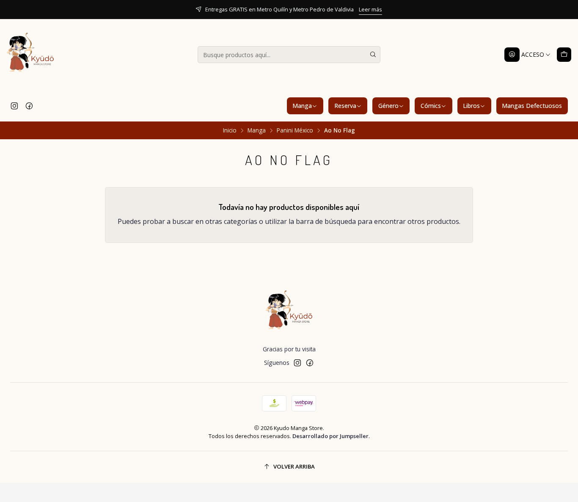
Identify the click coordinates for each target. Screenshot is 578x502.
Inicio (230, 130)
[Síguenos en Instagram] (14, 105)
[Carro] (564, 54)
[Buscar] (373, 54)
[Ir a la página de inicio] (30, 54)
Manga (302, 106)
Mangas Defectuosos (532, 106)
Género (388, 106)
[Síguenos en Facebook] (29, 105)
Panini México (295, 130)
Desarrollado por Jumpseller (330, 436)
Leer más (370, 9)
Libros (471, 106)
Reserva (345, 106)
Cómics (431, 106)
